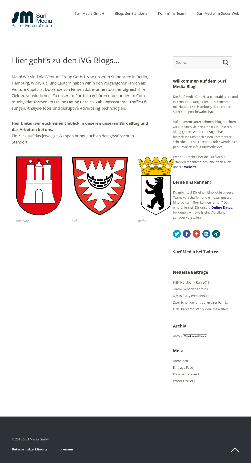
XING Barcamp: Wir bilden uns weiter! (200, 309)
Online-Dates (221, 207)
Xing (216, 234)
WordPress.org (184, 381)
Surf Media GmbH (89, 14)
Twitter (177, 234)
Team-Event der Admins (190, 289)
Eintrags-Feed (183, 367)
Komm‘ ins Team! (172, 14)
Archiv (177, 336)
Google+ (196, 234)
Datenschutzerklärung (29, 449)
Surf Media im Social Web (218, 14)
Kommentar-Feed (186, 374)
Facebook (187, 234)
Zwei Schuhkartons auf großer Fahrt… (201, 302)
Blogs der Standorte (131, 14)
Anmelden (180, 361)
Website (190, 167)
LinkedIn (206, 234)
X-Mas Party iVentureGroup (193, 296)
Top (235, 450)
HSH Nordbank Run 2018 (191, 282)
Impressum (64, 449)
